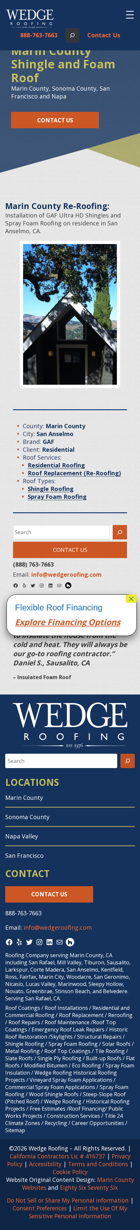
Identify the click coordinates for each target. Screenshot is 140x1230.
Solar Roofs (117, 1043)
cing (78, 621)
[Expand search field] (72, 35)
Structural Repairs (99, 1036)
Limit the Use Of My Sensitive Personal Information (78, 1212)
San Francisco (24, 855)
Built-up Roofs (103, 1058)
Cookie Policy (70, 1172)
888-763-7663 (38, 35)
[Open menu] (129, 15)
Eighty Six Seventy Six (89, 1187)
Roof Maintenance (67, 1022)
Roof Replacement (81, 1015)
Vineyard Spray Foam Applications (71, 1079)
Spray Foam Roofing (73, 1043)
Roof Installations (66, 1007)
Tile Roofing (110, 1051)
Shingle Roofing (24, 1043)
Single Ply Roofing (59, 1058)
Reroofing (120, 1015)
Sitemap (15, 1130)
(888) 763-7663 (33, 564)
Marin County (24, 797)
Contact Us (103, 35)
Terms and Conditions (98, 1164)
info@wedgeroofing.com (57, 927)
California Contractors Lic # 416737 (57, 1156)
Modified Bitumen (45, 1065)
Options (103, 621)
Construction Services (73, 1115)
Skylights (61, 1036)
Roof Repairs (24, 1022)
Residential (105, 1007)
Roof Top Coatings (67, 1051)
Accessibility (45, 1164)
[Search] (120, 532)
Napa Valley (21, 836)
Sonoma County (27, 817)
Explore (30, 621)
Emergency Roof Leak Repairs (68, 1029)
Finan (57, 621)
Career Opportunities (98, 1123)
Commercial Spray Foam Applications (50, 1087)
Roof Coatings (22, 1007)
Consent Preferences (40, 1208)
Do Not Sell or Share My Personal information (68, 1200)
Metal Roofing (23, 1051)
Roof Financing (87, 1108)
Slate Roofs (19, 1058)
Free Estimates (47, 1108)
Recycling (56, 1123)
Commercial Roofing (29, 1015)
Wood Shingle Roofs (53, 1094)
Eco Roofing (86, 1065)
